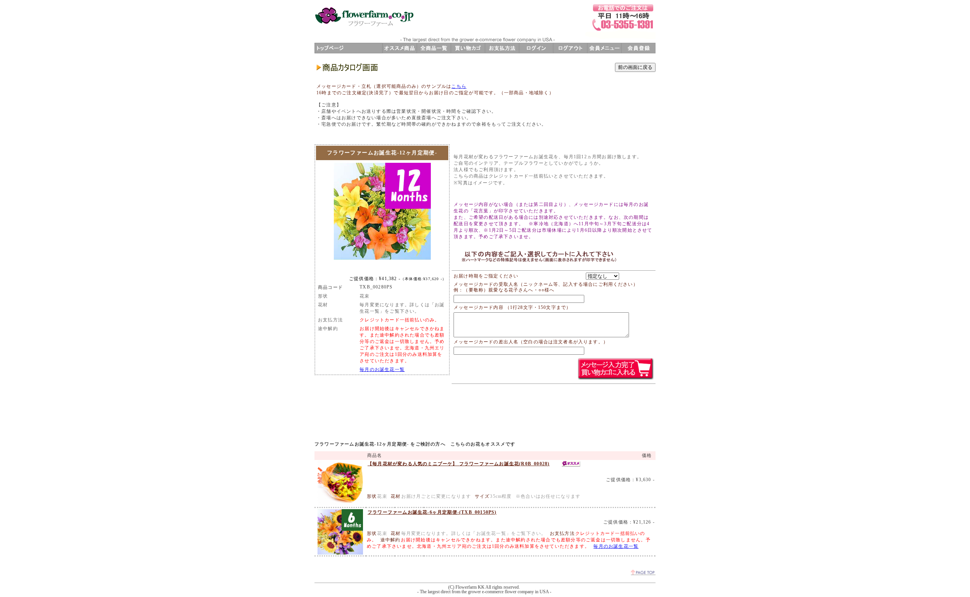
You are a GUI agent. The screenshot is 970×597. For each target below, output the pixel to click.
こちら (458, 86)
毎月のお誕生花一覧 (382, 369)
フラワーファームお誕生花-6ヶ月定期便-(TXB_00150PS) (432, 512)
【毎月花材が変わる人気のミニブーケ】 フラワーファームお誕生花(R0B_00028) (458, 463)
